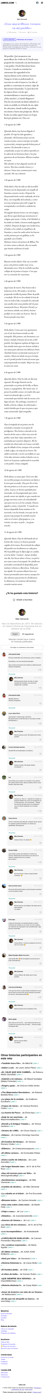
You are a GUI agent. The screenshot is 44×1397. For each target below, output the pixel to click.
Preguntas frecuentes (8, 1344)
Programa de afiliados (8, 1333)
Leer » (36, 1063)
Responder (12, 674)
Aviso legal (28, 1389)
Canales (3, 1318)
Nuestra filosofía (6, 1313)
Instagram (4, 1361)
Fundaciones (5, 1377)
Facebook (4, 1363)
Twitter (3, 1359)
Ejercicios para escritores (9, 1348)
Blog (2, 1320)
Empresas (4, 1375)
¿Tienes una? (36, 1392)
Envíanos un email (7, 1357)
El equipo (4, 1315)
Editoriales (4, 1372)
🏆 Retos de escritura (8, 1346)
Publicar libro (5, 1342)
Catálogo (4, 1331)
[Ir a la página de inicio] (7, 3)
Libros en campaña (7, 1329)
